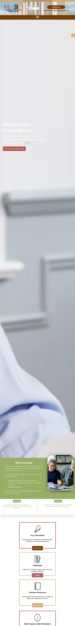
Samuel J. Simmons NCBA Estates (13, 10)
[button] (73, 35)
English (30, 8)
